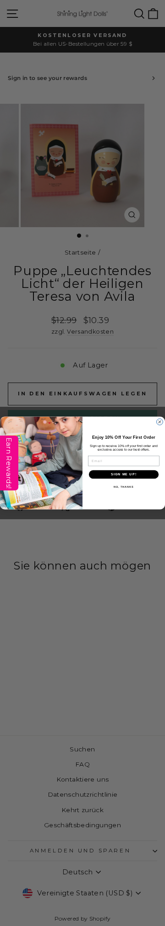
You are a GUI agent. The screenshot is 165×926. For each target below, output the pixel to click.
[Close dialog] (160, 422)
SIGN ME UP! (124, 474)
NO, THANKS (124, 486)
